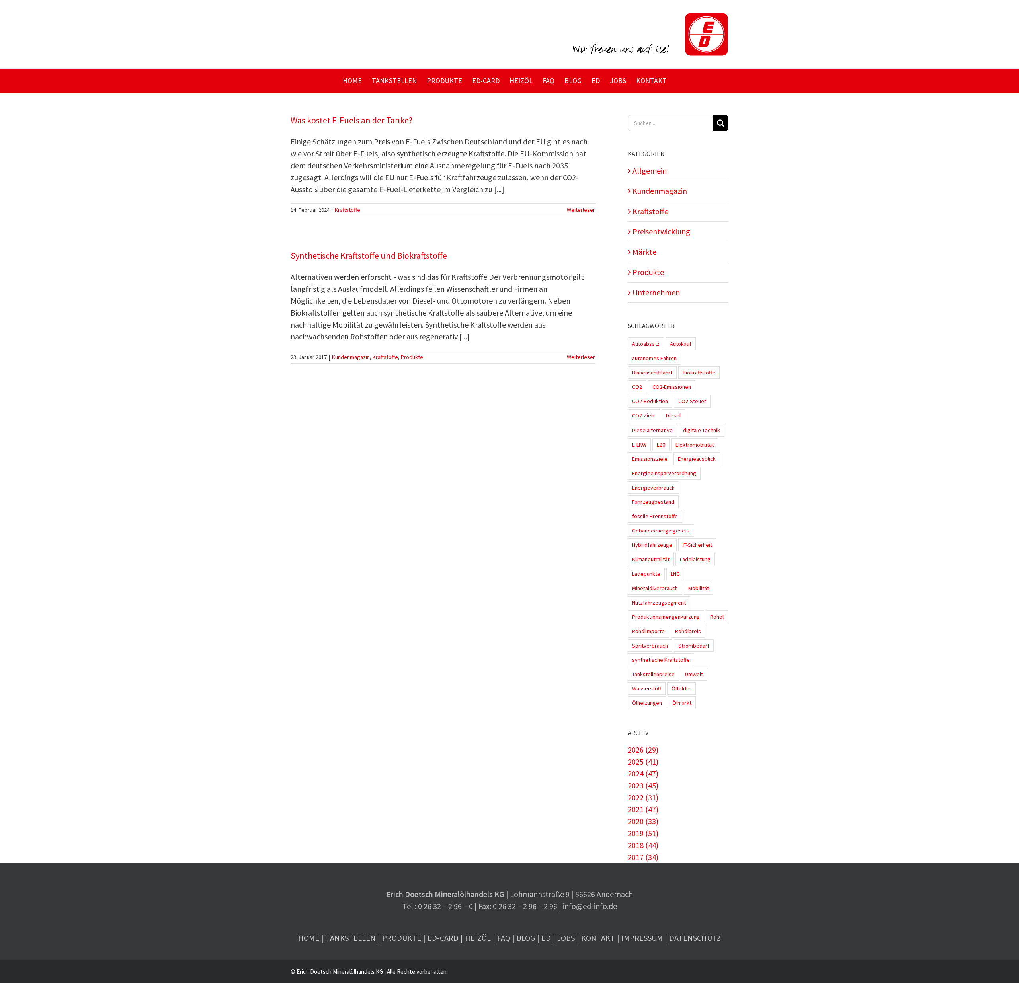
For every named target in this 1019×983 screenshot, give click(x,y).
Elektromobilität (694, 444)
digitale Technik (701, 430)
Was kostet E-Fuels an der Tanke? (351, 120)
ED (546, 938)
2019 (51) (643, 833)
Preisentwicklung (661, 231)
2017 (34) (643, 857)
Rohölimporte (648, 631)
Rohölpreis (688, 631)
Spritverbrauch (650, 645)
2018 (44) (643, 845)
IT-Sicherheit (697, 544)
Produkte (412, 357)
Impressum (642, 938)
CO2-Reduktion (650, 401)
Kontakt (598, 938)
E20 (661, 444)
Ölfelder (681, 688)
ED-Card (443, 938)
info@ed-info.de (590, 906)
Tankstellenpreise (653, 674)
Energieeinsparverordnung (664, 473)
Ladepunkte (646, 573)
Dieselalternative (652, 430)
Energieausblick (697, 458)
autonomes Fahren (654, 358)
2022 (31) (643, 797)
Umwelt (694, 674)
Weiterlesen (581, 209)
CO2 (637, 386)
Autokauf (680, 343)
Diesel (673, 415)
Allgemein (649, 171)
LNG (675, 573)
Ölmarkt (681, 702)
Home (308, 938)
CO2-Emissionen (671, 386)
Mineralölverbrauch (655, 588)
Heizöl (478, 938)
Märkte (644, 252)
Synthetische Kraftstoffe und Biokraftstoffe (369, 255)
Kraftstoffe (347, 209)
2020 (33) (643, 821)
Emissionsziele (650, 458)
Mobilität (698, 588)
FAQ (503, 938)
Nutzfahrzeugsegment (659, 602)
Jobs (566, 938)
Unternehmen (656, 292)
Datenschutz (695, 938)
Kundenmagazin (351, 357)
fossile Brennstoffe (655, 516)
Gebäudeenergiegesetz (661, 530)
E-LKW (639, 444)
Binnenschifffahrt (652, 372)
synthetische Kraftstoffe (661, 659)
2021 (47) (643, 809)
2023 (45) (643, 785)
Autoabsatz (646, 343)
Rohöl (717, 616)
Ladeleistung (695, 559)
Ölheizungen (647, 702)
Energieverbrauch (653, 487)
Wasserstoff (646, 688)
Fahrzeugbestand (653, 501)
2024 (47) (643, 773)
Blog (526, 938)
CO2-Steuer (692, 401)
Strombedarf (693, 645)
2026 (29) (643, 750)
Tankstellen (351, 938)
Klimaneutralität (651, 559)
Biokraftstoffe (699, 372)
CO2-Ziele (644, 415)
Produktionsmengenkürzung (666, 616)
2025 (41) (643, 762)
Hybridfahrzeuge (652, 544)
